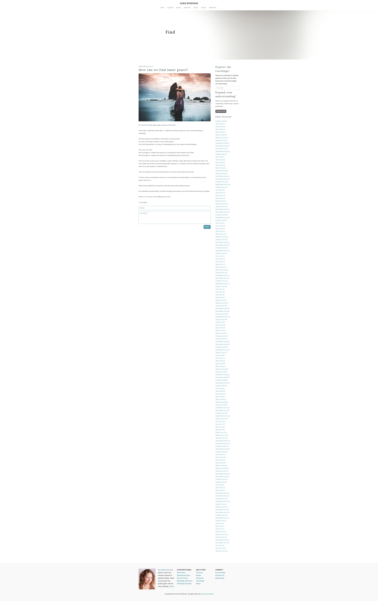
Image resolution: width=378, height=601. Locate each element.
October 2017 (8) (221, 413)
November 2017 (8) (222, 410)
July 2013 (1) (219, 523)
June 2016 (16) (220, 457)
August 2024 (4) (221, 187)
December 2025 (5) (222, 143)
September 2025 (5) (222, 151)
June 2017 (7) (220, 424)
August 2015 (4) (221, 482)
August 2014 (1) (221, 504)
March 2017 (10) (221, 432)
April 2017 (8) (220, 430)
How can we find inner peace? (163, 70)
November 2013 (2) (222, 512)
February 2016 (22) (222, 468)
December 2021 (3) (222, 275)
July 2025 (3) (220, 157)
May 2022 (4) (220, 262)
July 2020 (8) (220, 322)
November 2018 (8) (222, 377)
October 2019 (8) (221, 347)
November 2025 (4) (222, 146)
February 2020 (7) (221, 336)
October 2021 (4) (221, 281)
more (171, 586)
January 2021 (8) (221, 306)
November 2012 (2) (222, 543)
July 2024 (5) (220, 190)
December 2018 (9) (222, 375)
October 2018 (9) (221, 380)
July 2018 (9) (220, 388)
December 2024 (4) (222, 176)
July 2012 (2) (219, 545)
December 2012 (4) (222, 540)
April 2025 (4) (220, 165)
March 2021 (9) (220, 300)
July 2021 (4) (219, 289)
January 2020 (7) (221, 339)
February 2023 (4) (221, 237)
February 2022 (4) (221, 270)
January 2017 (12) (221, 438)
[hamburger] (130, 3)
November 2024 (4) (222, 179)
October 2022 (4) (221, 248)
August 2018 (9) (221, 386)
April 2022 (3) (220, 264)
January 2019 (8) (221, 372)
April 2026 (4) (220, 132)
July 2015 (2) (219, 485)
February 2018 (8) (221, 402)
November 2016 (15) (222, 443)
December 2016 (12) (222, 441)
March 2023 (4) (220, 234)
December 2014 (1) (222, 493)
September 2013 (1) (222, 518)
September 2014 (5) (222, 501)
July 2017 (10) (220, 421)
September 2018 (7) (222, 383)
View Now (221, 111)
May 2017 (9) (220, 427)
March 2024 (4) (220, 201)
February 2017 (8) (221, 435)
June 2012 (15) (220, 548)
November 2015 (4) (222, 476)
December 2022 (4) (222, 242)
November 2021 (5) (222, 278)
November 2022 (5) (222, 245)
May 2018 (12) (220, 394)
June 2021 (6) (220, 292)
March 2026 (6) (220, 135)
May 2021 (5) (220, 295)
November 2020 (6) (222, 311)
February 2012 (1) (221, 551)
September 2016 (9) (222, 449)
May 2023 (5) (220, 228)
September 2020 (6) (222, 317)
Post (207, 227)
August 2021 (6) (221, 286)
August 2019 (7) (221, 352)
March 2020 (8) (220, 333)
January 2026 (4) (221, 140)
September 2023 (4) (222, 217)
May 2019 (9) (220, 361)
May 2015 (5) (220, 490)
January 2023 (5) (221, 240)
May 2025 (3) (220, 162)
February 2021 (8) (221, 303)
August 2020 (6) (221, 319)
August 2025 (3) (221, 154)
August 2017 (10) (221, 419)
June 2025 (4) (220, 160)
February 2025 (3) (221, 171)
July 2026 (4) (220, 124)
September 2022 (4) (222, 251)
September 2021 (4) (222, 284)
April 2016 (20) (220, 463)
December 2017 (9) (222, 408)
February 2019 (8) (221, 369)
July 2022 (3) (220, 256)
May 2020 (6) (220, 328)
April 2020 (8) (220, 330)
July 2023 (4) (220, 223)
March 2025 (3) (220, 168)
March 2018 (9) (220, 399)
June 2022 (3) (220, 259)
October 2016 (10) (221, 446)
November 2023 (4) (222, 212)
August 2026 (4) (221, 121)
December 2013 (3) (222, 510)
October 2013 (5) (221, 515)
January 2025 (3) (221, 173)
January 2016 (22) (221, 471)
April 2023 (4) (220, 231)
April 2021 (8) (220, 297)
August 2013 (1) (221, 521)
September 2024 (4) (222, 184)
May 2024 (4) (220, 195)
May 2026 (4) (220, 129)
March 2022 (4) (220, 267)
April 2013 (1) (220, 529)
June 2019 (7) (220, 358)
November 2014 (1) (222, 496)
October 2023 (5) (221, 215)
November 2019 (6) (222, 344)
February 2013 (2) (221, 534)
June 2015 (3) (220, 488)
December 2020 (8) (222, 308)
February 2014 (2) (221, 507)
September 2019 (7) (222, 350)
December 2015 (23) (222, 474)
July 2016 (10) (220, 454)
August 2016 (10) (221, 452)
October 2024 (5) (221, 182)
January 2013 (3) (221, 537)
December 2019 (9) (222, 341)
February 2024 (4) (221, 204)
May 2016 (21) (220, 460)
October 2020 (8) (221, 314)
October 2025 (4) (221, 149)
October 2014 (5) (221, 499)
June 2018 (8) (220, 391)
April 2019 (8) (220, 364)
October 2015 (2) (221, 479)
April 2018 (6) (220, 397)
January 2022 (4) (221, 273)
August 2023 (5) (221, 220)
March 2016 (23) (221, 465)
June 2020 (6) (220, 325)
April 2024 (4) (220, 198)
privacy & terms (207, 594)
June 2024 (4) (220, 193)
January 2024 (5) (221, 206)
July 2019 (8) (220, 355)
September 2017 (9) (222, 416)
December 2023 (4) (222, 209)
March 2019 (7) (220, 366)
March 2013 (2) (220, 532)
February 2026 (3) (221, 138)
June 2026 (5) (220, 127)
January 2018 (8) (221, 405)
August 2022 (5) (221, 253)
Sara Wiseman (164, 570)
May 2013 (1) (219, 526)
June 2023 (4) (220, 226)
